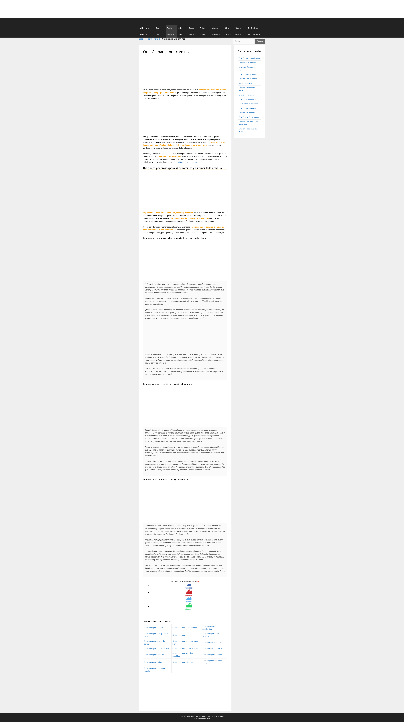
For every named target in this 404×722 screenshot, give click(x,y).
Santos (191, 28)
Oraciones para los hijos (154, 655)
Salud (180, 28)
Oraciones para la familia (154, 628)
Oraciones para (145, 39)
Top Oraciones (253, 28)
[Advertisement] (185, 72)
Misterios (215, 28)
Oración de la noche (246, 95)
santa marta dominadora (248, 104)
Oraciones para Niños (153, 662)
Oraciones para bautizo (182, 635)
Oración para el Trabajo (248, 79)
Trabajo (202, 28)
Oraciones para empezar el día (185, 649)
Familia (169, 28)
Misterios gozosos (246, 83)
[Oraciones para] (149, 21)
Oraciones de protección (212, 643)
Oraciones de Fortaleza (212, 649)
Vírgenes (238, 28)
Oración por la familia (247, 113)
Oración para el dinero (247, 108)
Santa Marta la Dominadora (185, 162)
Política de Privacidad (202, 716)
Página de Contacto (186, 716)
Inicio (142, 28)
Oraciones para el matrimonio (184, 628)
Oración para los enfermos (249, 58)
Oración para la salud (247, 74)
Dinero (158, 28)
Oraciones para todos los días (156, 649)
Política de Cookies (217, 716)
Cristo (227, 28)
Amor (147, 28)
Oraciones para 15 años (212, 655)
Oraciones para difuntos (182, 662)
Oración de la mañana (247, 63)
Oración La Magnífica (247, 99)
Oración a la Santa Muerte (249, 117)
